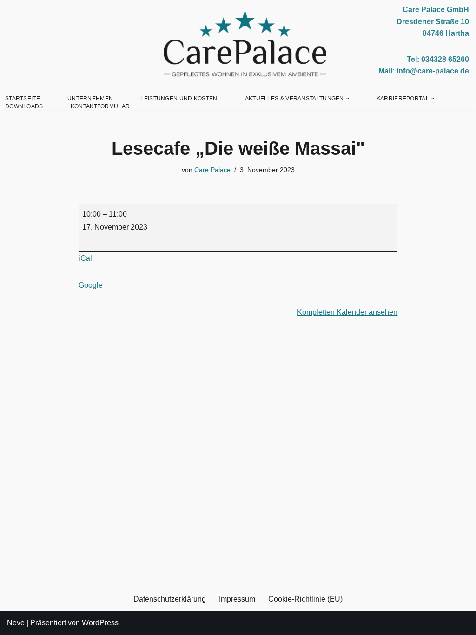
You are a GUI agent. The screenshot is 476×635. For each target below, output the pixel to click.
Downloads (24, 106)
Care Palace (212, 169)
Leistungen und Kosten (178, 98)
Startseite (22, 98)
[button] (347, 98)
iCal (85, 258)
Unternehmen (90, 98)
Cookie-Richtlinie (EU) (305, 599)
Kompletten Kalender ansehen (347, 312)
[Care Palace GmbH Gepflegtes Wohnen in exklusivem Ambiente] (245, 43)
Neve (16, 623)
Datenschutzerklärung (169, 599)
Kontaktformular (100, 106)
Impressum (237, 599)
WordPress (100, 623)
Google (91, 285)
